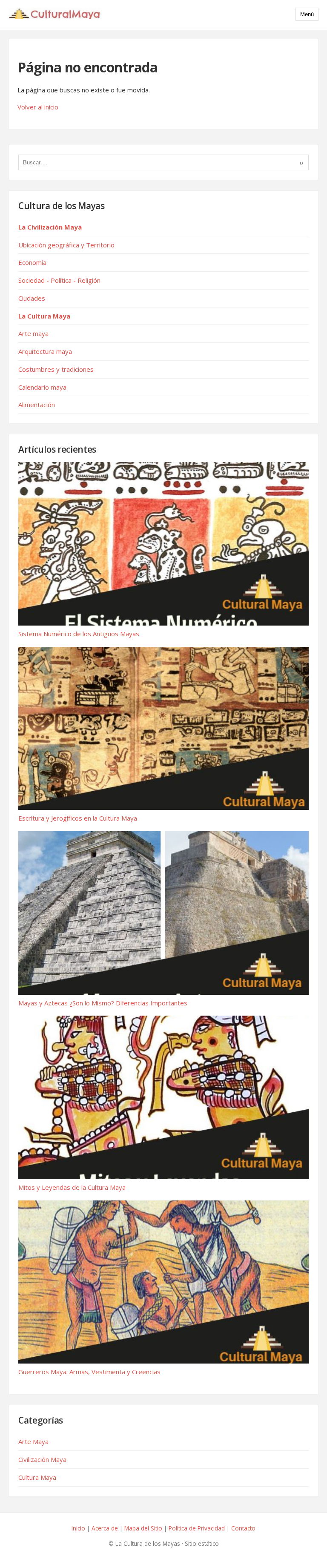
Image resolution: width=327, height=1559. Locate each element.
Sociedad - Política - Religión (59, 280)
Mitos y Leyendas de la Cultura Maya (72, 1187)
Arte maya (33, 333)
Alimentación (36, 404)
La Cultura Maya (44, 316)
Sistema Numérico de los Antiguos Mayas (78, 633)
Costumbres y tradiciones (56, 369)
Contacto (243, 1528)
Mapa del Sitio (143, 1528)
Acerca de (105, 1528)
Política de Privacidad (197, 1528)
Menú (307, 14)
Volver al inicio (37, 107)
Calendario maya (42, 387)
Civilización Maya (42, 1459)
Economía (32, 262)
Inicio (78, 1528)
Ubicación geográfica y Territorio (66, 245)
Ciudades (31, 298)
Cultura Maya (37, 1477)
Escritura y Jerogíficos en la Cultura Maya (77, 818)
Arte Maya (33, 1441)
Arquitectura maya (45, 351)
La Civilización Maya (50, 227)
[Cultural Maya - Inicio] (55, 15)
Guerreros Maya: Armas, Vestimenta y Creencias (89, 1371)
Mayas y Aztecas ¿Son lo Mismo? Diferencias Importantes (102, 1003)
